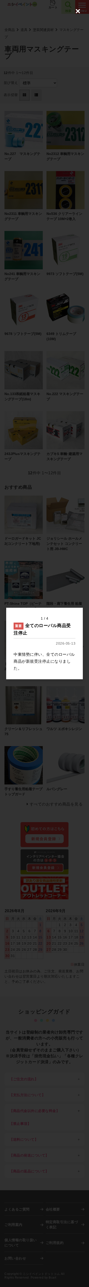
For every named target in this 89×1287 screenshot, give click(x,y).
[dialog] (44, 643)
